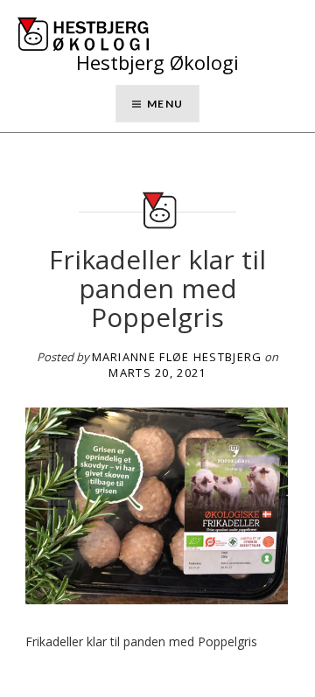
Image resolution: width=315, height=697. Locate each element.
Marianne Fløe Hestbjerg (177, 357)
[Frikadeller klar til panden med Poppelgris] (156, 504)
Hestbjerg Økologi (157, 62)
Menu (165, 103)
